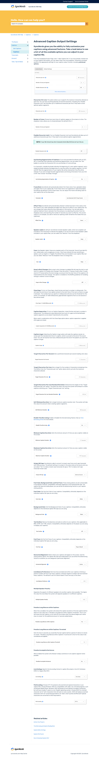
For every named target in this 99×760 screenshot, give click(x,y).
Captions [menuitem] (14, 45)
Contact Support (68, 1)
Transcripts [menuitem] (15, 55)
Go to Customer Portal (81, 1)
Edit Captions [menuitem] (17, 48)
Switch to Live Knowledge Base (77, 6)
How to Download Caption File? (41, 738)
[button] (28, 42)
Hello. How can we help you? (28, 20)
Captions (28, 34)
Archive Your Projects (39, 722)
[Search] (86, 23)
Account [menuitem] (14, 58)
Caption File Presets (39, 734)
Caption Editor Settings (40, 730)
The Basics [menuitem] (15, 42)
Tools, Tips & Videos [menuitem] (17, 61)
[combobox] (48, 23)
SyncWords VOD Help (35, 6)
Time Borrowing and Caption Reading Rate (44, 726)
